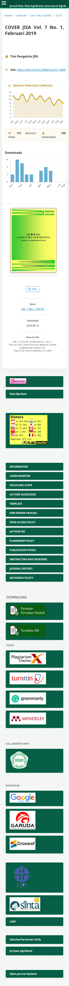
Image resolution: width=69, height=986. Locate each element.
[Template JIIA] (34, 631)
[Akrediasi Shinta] (34, 905)
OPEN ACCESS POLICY (22, 522)
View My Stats (18, 394)
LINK (13, 921)
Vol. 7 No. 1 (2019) (41, 15)
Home (8, 15)
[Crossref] (34, 844)
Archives (21, 15)
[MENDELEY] (34, 719)
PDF (34, 289)
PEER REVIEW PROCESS (23, 513)
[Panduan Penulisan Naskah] (34, 611)
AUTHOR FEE (17, 531)
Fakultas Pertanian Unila (25, 939)
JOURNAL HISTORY (21, 568)
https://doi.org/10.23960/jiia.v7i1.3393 (41, 70)
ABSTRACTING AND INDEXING (28, 559)
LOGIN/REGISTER (20, 476)
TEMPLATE (16, 503)
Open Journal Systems (23, 974)
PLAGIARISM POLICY (22, 541)
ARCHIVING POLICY (21, 578)
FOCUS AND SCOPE (21, 485)
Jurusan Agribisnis (21, 951)
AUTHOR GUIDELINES (23, 494)
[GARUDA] (34, 821)
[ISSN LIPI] (34, 877)
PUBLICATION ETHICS (23, 550)
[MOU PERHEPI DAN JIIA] (34, 761)
